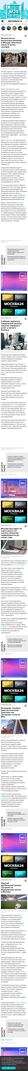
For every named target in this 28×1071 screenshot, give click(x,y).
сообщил (4, 798)
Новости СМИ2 (4, 293)
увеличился (13, 405)
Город (13, 35)
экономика (10, 474)
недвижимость (8, 653)
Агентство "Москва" (19, 565)
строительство (8, 828)
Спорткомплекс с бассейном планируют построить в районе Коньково (16, 1030)
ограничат (20, 203)
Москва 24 (14, 21)
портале (21, 925)
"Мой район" (9, 1040)
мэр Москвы (4, 474)
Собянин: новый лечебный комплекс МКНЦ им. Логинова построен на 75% (16, 820)
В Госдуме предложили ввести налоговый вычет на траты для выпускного (16, 258)
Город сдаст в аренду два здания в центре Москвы (14, 645)
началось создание (20, 1003)
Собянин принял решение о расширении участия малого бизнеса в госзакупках (15, 465)
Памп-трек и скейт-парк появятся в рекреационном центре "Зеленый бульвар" (15, 1024)
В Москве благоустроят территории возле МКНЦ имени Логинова (16, 814)
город (2, 267)
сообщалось (8, 140)
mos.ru (3, 86)
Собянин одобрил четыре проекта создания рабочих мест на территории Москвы (16, 640)
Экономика (15, 318)
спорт (14, 1042)
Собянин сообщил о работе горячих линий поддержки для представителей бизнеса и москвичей (16, 459)
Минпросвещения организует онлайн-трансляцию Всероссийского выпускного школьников (16, 252)
